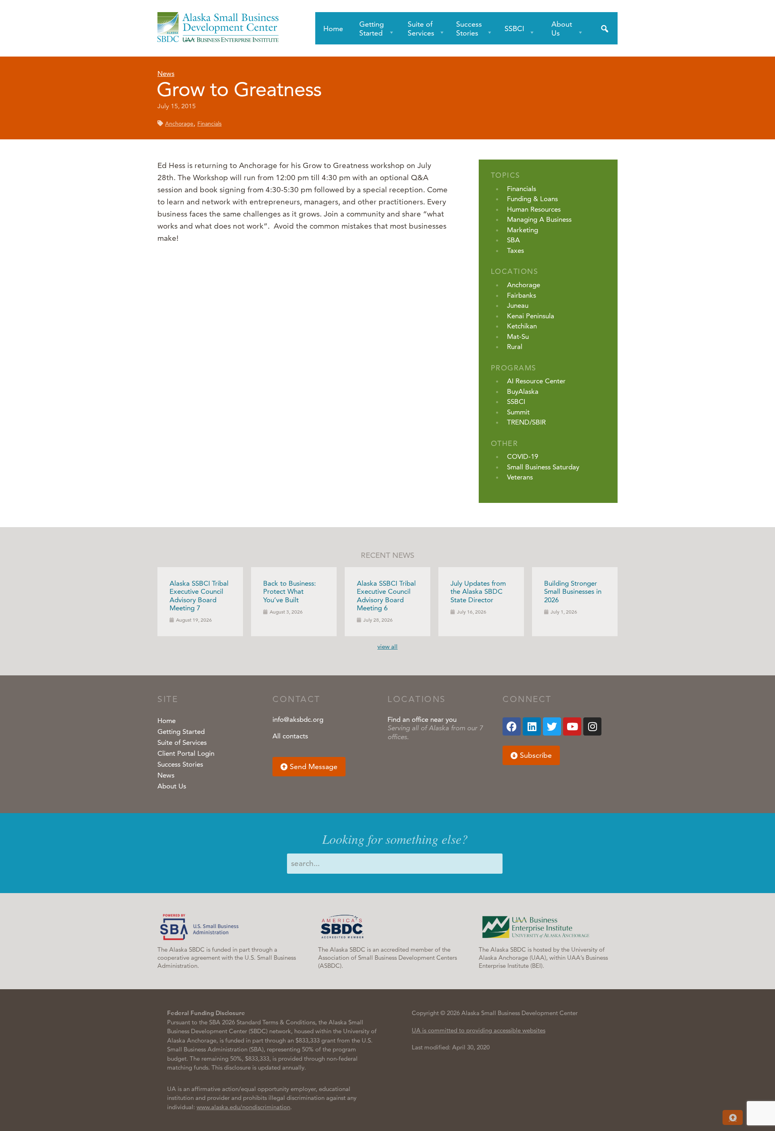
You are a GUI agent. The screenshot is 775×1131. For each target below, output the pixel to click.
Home (333, 28)
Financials (209, 123)
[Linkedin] (532, 726)
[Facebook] (512, 726)
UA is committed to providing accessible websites (478, 1030)
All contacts (290, 736)
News (165, 73)
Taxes (515, 250)
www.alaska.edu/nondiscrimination (243, 1107)
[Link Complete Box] (200, 601)
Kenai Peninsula (530, 316)
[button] (309, 766)
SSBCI (514, 28)
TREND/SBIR (526, 422)
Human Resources (534, 209)
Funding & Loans (532, 199)
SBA (513, 240)
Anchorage (179, 123)
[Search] (605, 28)
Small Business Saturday (543, 467)
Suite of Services (421, 28)
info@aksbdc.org (297, 719)
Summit (518, 412)
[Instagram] (592, 726)
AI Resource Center (536, 381)
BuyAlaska (522, 391)
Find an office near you (422, 719)
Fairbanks (521, 295)
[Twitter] (552, 726)
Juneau (517, 305)
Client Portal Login (185, 753)
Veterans (520, 477)
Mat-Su (518, 336)
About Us (561, 28)
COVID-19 (522, 456)
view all (387, 646)
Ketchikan (522, 326)
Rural (514, 347)
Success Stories (469, 28)
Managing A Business (539, 219)
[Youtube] (572, 726)
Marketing (522, 230)
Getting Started (371, 28)
